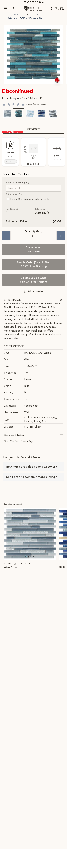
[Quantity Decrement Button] (6, 235)
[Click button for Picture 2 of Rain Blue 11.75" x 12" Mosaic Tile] (31, 556)
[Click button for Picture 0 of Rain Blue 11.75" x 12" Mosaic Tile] (26, 556)
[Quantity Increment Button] (61, 235)
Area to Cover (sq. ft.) (17, 182)
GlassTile (34, 14)
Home (7, 14)
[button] (33, 54)
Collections (19, 14)
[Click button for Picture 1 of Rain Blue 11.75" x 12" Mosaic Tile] (28, 556)
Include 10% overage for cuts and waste (29, 199)
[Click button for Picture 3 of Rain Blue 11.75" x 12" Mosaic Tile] (33, 556)
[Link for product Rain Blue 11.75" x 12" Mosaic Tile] (30, 534)
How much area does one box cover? (31, 467)
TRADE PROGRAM (33, 2)
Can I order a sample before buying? (31, 477)
